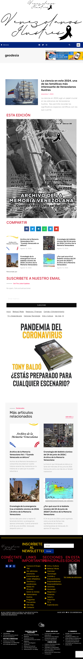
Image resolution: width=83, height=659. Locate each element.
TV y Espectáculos (14, 316)
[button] (69, 45)
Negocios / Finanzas (34, 312)
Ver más (58, 316)
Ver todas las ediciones (72, 577)
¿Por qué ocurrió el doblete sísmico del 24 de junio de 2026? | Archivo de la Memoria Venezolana (66, 260)
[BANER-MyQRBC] (64, 59)
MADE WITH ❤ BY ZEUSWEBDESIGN (69, 612)
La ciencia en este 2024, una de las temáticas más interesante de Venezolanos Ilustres (59, 85)
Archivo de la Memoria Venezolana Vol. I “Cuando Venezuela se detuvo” (29, 242)
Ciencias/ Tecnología (32, 316)
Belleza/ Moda (18, 312)
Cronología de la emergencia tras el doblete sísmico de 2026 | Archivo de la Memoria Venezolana (28, 260)
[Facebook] (39, 44)
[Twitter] (42, 44)
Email (46, 543)
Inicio (8, 312)
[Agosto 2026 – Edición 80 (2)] (41, 217)
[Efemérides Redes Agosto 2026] (41, 9)
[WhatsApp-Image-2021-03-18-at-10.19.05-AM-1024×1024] (41, 389)
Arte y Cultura (47, 316)
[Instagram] (46, 44)
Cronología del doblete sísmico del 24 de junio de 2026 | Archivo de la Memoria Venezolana (66, 242)
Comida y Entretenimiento (54, 312)
